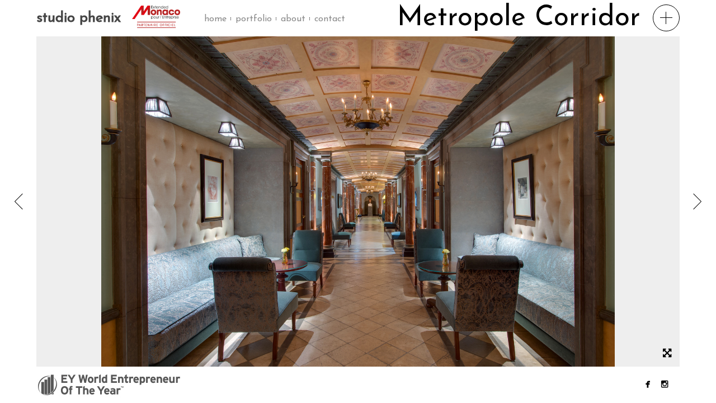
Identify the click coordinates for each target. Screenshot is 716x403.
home (215, 19)
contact (329, 19)
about (293, 19)
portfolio (253, 19)
